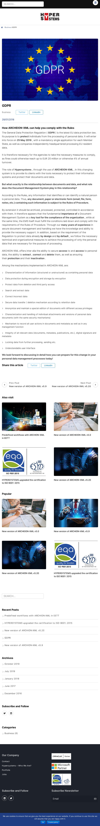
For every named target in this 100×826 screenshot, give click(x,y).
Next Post (71, 385)
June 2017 (10, 686)
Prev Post (28, 385)
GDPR (14, 27)
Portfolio (6, 770)
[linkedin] (11, 713)
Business (8, 27)
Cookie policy (53, 822)
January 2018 (12, 678)
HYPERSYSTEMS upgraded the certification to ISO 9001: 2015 (38, 623)
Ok (43, 822)
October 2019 (12, 664)
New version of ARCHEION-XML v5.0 (72, 435)
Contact (6, 761)
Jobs (4, 774)
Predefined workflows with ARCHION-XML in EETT (32, 615)
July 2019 (10, 671)
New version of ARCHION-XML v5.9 (72, 531)
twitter (21, 112)
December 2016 (13, 693)
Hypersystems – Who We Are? (16, 766)
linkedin (36, 112)
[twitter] (4, 713)
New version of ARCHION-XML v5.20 (72, 480)
